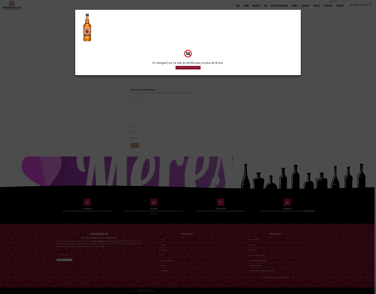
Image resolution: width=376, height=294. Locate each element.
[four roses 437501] (87, 27)
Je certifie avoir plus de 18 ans (188, 67)
